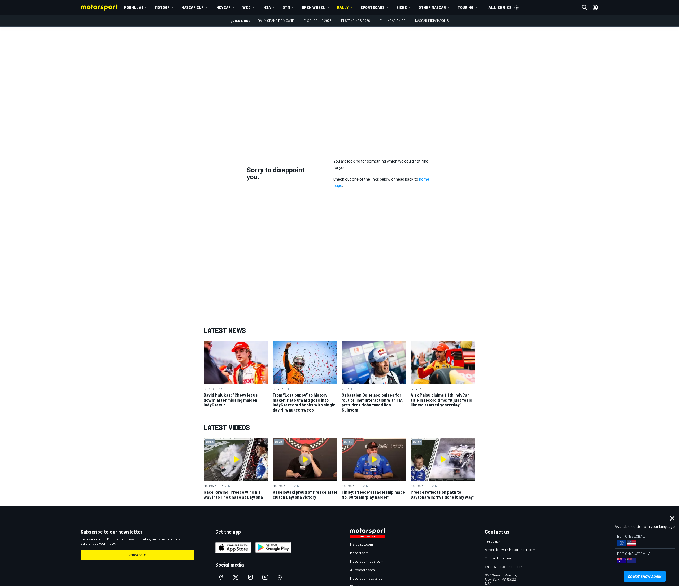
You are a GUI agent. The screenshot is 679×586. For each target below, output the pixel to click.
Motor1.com (359, 552)
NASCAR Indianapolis (432, 20)
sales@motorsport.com (504, 566)
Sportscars (372, 7)
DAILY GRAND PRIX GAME (276, 20)
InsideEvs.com (361, 544)
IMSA (266, 7)
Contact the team (499, 558)
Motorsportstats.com (367, 578)
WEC (246, 7)
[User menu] (595, 7)
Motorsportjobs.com (366, 561)
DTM (286, 7)
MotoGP (162, 7)
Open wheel (313, 7)
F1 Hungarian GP (393, 20)
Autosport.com (362, 569)
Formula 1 (133, 7)
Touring (465, 7)
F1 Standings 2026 (355, 20)
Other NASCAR (432, 7)
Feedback (492, 541)
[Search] (584, 7)
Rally (343, 7)
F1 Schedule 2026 (317, 20)
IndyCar (223, 7)
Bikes (401, 7)
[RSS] (280, 577)
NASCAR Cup (192, 7)
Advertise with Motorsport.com (510, 549)
